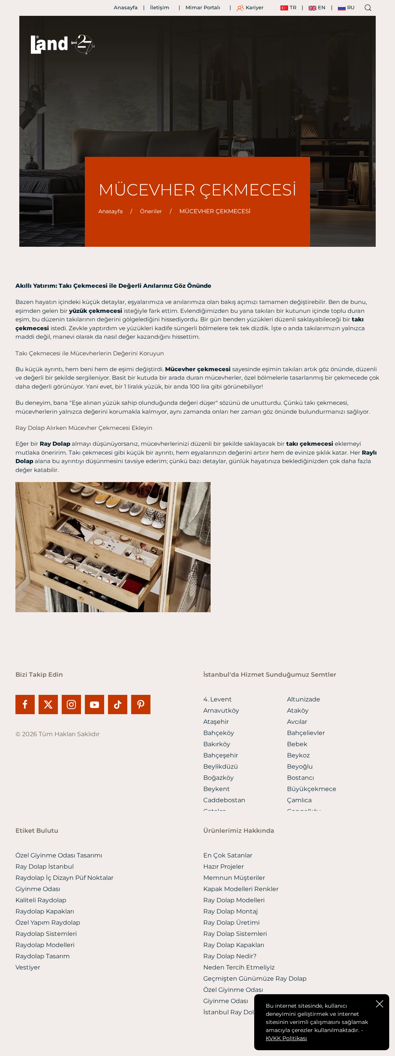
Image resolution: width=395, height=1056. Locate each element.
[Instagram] (73, 704)
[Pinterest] (140, 704)
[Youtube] (96, 704)
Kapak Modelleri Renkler (241, 889)
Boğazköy (218, 777)
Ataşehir (216, 721)
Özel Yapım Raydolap (47, 922)
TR (292, 7)
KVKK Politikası (286, 1038)
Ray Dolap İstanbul (44, 866)
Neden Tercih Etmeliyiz (239, 967)
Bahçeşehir (220, 755)
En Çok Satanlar (227, 855)
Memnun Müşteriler (234, 877)
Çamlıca (299, 800)
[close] (379, 1003)
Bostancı (300, 777)
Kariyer (253, 7)
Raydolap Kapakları (44, 911)
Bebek (297, 744)
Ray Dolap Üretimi (231, 922)
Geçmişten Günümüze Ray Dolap (255, 978)
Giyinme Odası (37, 889)
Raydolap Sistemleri (46, 933)
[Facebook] (27, 704)
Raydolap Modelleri (44, 945)
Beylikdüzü (220, 766)
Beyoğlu (300, 766)
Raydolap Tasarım (42, 956)
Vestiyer (27, 967)
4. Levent (217, 699)
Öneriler (151, 211)
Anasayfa (126, 7)
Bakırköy (216, 744)
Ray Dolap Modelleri (234, 900)
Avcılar (297, 721)
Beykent (216, 789)
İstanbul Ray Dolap (232, 1012)
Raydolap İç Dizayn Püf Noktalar (64, 877)
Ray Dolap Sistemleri (235, 933)
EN (321, 7)
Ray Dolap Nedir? (230, 956)
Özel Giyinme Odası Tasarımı (58, 855)
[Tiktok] (119, 704)
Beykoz (298, 755)
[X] (50, 704)
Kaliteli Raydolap (40, 900)
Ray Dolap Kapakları (233, 945)
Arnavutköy (221, 710)
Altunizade (303, 699)
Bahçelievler (306, 733)
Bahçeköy (218, 733)
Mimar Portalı (203, 7)
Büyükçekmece (311, 789)
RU (350, 7)
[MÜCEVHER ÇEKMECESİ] (113, 546)
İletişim (159, 7)
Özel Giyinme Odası (233, 989)
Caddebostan (224, 800)
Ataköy (298, 710)
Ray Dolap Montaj (230, 911)
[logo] (49, 44)
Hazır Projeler (223, 866)
